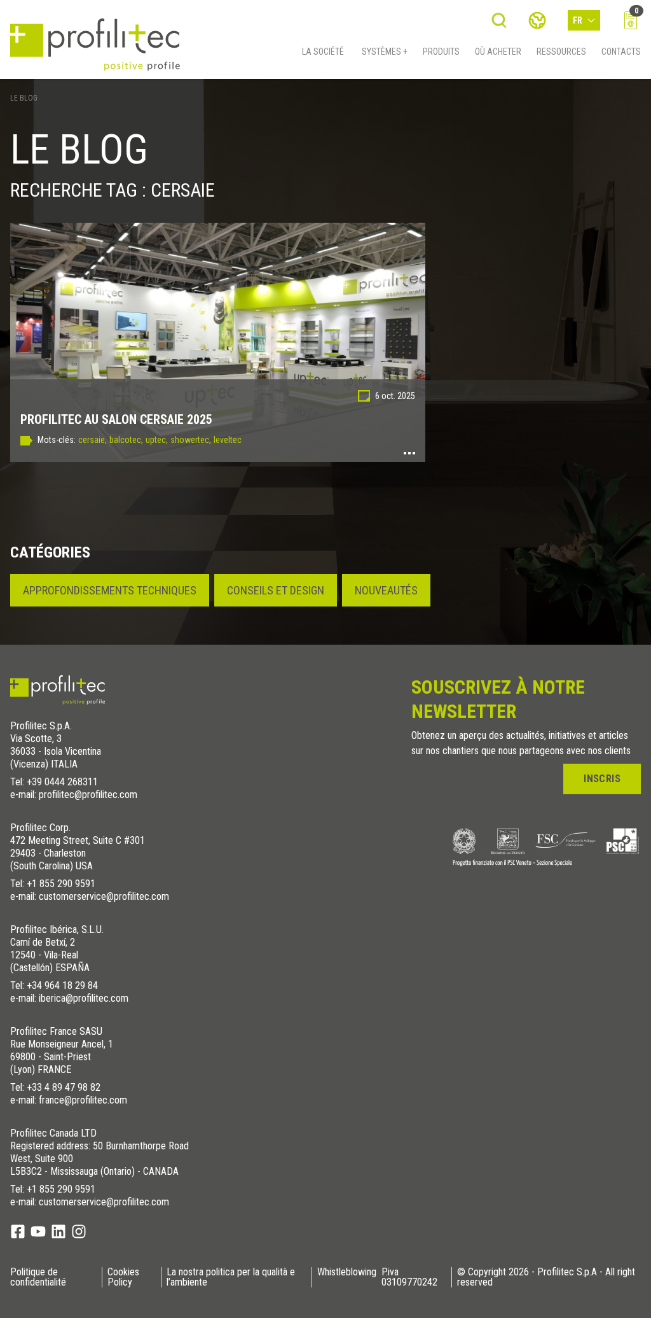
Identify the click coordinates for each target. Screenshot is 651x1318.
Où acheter (498, 51)
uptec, (157, 440)
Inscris (602, 779)
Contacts (621, 51)
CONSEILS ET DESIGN (275, 590)
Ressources (561, 51)
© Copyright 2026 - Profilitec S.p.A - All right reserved (546, 1277)
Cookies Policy (123, 1277)
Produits (441, 51)
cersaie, (92, 440)
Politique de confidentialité (38, 1277)
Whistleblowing (346, 1272)
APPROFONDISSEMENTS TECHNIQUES (109, 590)
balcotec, (126, 440)
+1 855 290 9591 (61, 884)
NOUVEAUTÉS (386, 590)
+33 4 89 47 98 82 (63, 1087)
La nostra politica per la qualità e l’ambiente (231, 1277)
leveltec (228, 440)
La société (323, 51)
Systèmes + (385, 51)
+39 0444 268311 (62, 782)
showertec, (190, 440)
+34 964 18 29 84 (62, 985)
